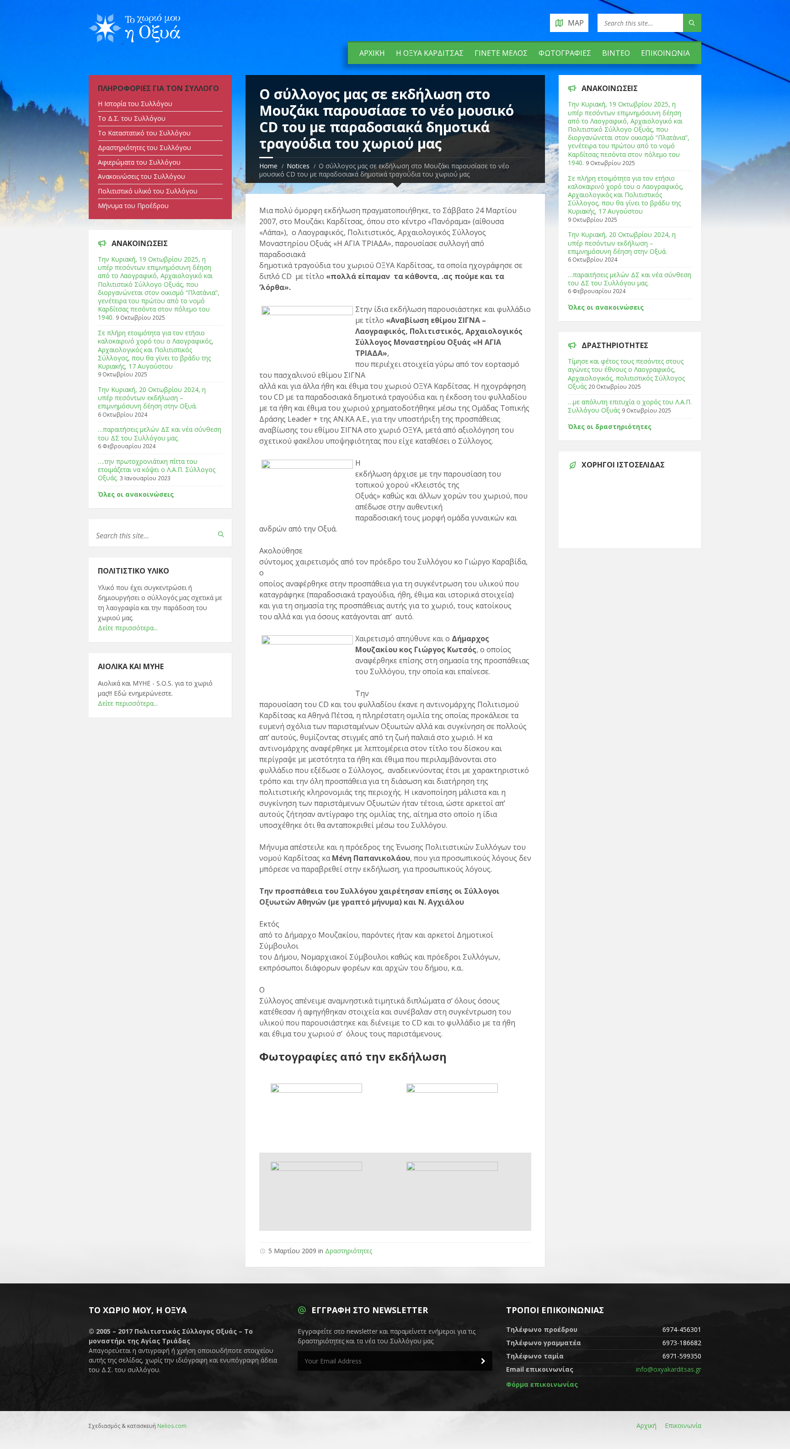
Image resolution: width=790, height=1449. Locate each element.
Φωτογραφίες (565, 53)
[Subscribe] (483, 1361)
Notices (298, 165)
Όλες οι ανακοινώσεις (136, 494)
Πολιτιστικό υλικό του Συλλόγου (148, 191)
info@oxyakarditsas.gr (668, 1369)
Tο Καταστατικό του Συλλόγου (144, 133)
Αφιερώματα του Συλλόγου (139, 162)
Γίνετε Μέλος (501, 53)
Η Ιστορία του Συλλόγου (135, 103)
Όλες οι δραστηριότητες (609, 426)
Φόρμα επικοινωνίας (542, 1384)
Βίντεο (616, 53)
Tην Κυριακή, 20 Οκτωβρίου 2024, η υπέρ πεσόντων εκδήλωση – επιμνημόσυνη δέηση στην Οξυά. (152, 397)
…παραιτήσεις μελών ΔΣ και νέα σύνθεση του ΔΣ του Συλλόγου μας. (159, 433)
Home (268, 165)
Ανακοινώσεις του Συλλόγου (141, 176)
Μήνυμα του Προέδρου (133, 205)
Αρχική (372, 53)
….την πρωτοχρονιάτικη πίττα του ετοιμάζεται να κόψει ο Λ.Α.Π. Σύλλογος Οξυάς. (156, 469)
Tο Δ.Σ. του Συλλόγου (131, 118)
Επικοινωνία (665, 53)
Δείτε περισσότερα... (128, 627)
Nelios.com (172, 1426)
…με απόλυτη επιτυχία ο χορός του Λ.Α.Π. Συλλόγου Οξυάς (630, 405)
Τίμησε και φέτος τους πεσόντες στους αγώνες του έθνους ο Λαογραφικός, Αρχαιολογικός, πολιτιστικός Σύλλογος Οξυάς (626, 374)
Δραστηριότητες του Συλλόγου (144, 147)
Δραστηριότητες (348, 1250)
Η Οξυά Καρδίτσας (430, 53)
